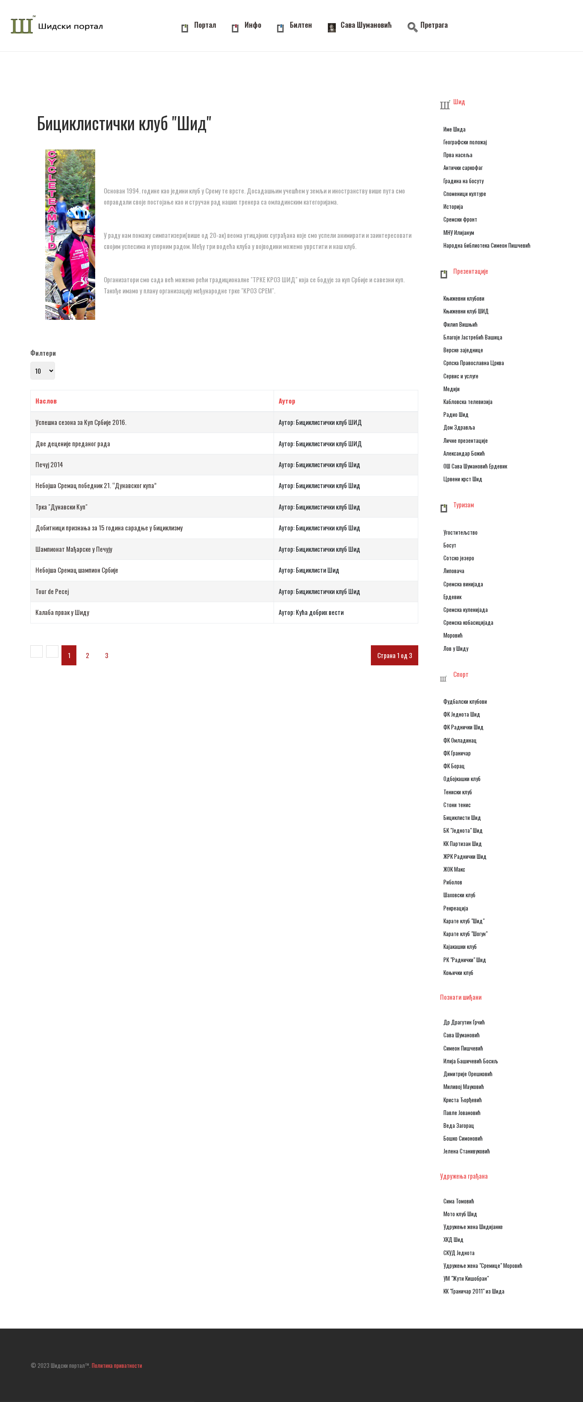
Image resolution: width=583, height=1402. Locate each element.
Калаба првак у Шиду (62, 612)
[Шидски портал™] (59, 25)
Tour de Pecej (52, 591)
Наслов (46, 400)
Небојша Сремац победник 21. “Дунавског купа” (96, 485)
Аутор (287, 400)
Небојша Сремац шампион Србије (76, 569)
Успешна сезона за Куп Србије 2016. (80, 422)
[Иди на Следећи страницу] (124, 651)
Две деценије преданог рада (72, 443)
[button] (487, 102)
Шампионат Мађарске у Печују (73, 548)
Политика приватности (117, 1365)
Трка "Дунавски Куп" (61, 506)
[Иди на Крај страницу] (139, 651)
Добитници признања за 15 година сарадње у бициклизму (109, 527)
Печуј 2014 (49, 464)
